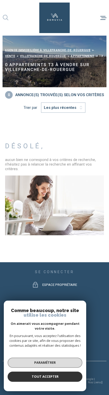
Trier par (30, 107)
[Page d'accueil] (54, 18)
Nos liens (94, 382)
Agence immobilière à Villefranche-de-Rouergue (47, 50)
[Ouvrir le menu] (103, 18)
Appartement (82, 56)
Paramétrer (45, 362)
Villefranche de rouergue (43, 56)
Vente (10, 56)
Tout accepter (45, 376)
